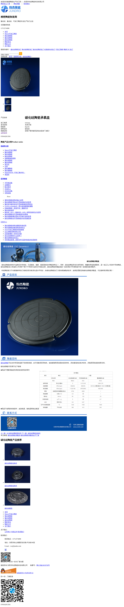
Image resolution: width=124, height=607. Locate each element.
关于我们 (8, 46)
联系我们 (27, 4)
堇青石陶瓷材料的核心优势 (14, 200)
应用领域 (4, 179)
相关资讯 (4, 196)
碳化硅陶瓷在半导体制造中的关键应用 (18, 218)
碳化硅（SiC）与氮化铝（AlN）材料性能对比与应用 (23, 212)
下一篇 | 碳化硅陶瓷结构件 (31, 433)
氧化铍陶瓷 (8, 170)
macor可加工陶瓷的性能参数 (14, 229)
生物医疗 (8, 185)
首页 (6, 32)
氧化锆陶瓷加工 (27, 49)
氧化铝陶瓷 (8, 154)
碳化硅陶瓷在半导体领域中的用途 (16, 214)
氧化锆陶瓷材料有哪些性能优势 (15, 225)
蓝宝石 (7, 164)
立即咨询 (4, 133)
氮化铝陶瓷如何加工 (12, 238)
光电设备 (8, 193)
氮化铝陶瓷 (8, 38)
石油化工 (8, 189)
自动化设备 (8, 191)
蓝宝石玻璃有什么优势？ (13, 236)
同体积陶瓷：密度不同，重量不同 (16, 208)
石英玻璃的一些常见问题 (13, 234)
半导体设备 (8, 183)
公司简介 (8, 532)
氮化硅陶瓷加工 (15, 49)
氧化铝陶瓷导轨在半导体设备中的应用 (18, 202)
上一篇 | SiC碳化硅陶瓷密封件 (11, 433)
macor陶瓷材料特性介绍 (13, 231)
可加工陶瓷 (59, 49)
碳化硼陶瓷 (8, 168)
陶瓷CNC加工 (68, 49)
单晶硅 (7, 174)
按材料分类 (17, 56)
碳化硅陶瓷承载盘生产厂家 (30, 435)
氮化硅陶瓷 (8, 162)
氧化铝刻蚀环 (9, 210)
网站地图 (17, 4)
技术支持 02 (29, 573)
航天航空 (8, 187)
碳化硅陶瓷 (8, 40)
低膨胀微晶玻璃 (10, 158)
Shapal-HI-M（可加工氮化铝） (15, 172)
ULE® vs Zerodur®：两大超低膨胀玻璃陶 (19, 206)
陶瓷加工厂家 (5, 4)
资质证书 (14, 532)
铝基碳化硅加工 (49, 49)
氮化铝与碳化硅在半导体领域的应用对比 (19, 204)
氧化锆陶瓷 (8, 36)
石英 (6, 166)
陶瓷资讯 (8, 42)
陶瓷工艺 (8, 44)
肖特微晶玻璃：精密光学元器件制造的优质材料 (21, 240)
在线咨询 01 (21, 573)
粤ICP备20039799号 (43, 565)
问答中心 (4, 222)
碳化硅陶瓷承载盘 (14, 435)
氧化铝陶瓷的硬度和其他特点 (15, 227)
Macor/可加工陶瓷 (11, 34)
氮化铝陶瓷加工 (38, 49)
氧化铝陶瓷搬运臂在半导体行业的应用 (18, 216)
